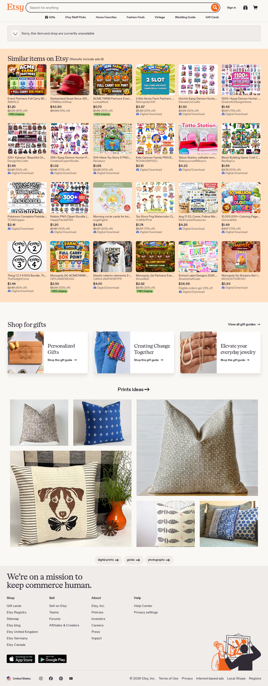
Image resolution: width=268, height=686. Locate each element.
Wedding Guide (185, 17)
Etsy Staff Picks (75, 17)
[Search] (215, 8)
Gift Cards (212, 17)
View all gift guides (242, 324)
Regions (255, 678)
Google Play (52, 659)
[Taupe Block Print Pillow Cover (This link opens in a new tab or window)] (197, 447)
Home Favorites (106, 17)
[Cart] (255, 8)
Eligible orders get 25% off (196, 288)
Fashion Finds (136, 17)
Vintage (160, 17)
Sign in (231, 7)
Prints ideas (130, 389)
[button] (19, 678)
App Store (21, 659)
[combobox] (118, 8)
